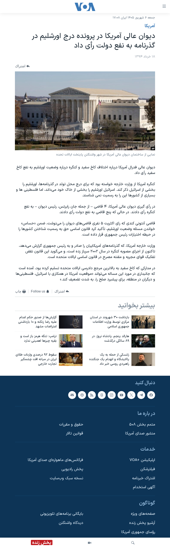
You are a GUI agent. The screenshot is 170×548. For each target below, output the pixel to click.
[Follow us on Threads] (102, 395)
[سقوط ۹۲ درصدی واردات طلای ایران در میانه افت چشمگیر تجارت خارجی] (71, 359)
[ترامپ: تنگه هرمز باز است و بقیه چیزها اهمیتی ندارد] (71, 340)
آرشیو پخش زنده (142, 523)
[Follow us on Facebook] (151, 395)
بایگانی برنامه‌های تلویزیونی (61, 514)
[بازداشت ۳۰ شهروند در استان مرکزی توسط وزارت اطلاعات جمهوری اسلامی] (143, 322)
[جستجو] (133, 543)
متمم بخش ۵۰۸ (142, 424)
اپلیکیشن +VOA (142, 460)
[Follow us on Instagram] (111, 395)
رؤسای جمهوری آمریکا (138, 532)
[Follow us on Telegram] (141, 395)
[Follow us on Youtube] (121, 395)
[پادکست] (82, 395)
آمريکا (150, 26)
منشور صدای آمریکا (140, 434)
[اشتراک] (72, 395)
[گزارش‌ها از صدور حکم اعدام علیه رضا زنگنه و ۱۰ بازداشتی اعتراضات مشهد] (71, 322)
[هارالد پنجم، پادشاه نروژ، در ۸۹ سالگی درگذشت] (143, 340)
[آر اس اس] (92, 395)
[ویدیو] (89, 543)
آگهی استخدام (144, 487)
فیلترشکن (147, 469)
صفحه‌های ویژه (143, 514)
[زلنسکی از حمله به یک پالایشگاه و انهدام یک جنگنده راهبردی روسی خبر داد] (143, 359)
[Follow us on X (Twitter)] (131, 395)
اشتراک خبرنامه (143, 478)
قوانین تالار (74, 434)
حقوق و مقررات (71, 424)
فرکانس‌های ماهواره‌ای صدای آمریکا (55, 460)
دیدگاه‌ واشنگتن (71, 523)
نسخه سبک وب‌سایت (66, 478)
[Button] (22, 66)
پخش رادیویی (72, 469)
